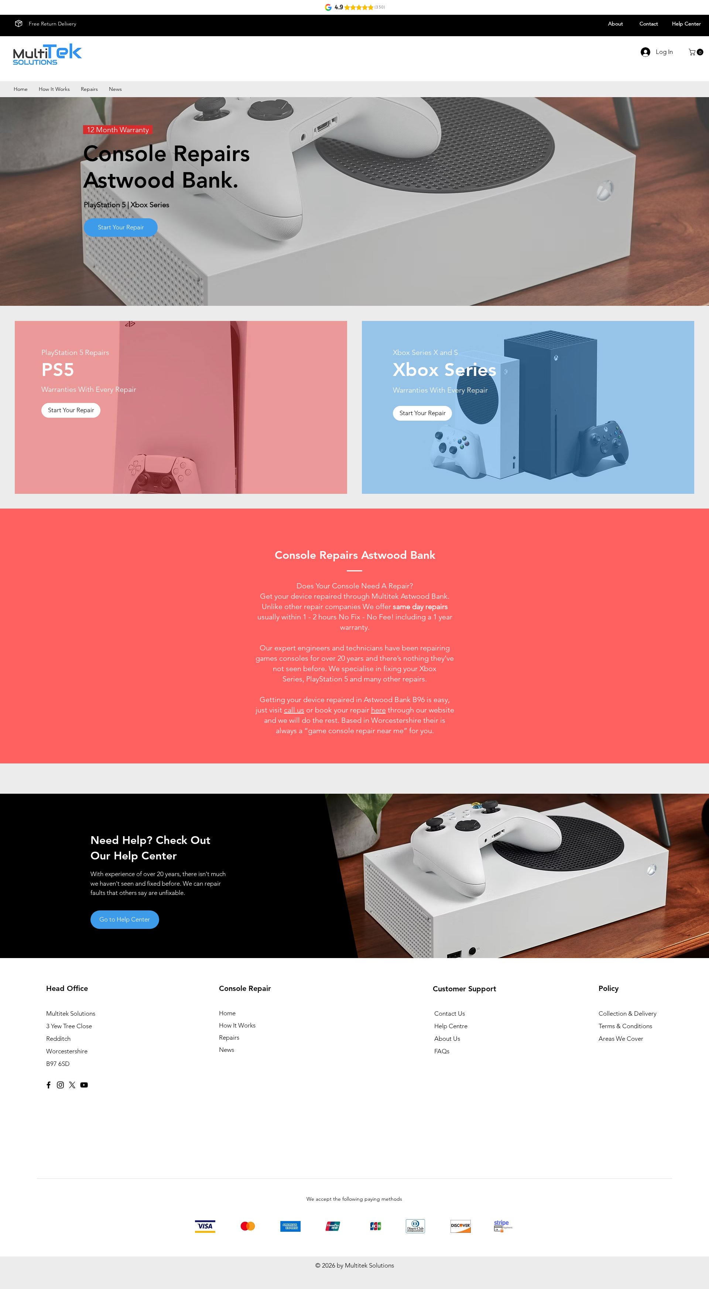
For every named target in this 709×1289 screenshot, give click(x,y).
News (226, 1049)
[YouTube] (84, 1085)
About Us (447, 1038)
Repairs (229, 1037)
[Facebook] (48, 1085)
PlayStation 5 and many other (354, 678)
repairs (414, 678)
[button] (697, 52)
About (615, 23)
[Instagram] (60, 1085)
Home (227, 1013)
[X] (72, 1085)
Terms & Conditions (625, 1026)
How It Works (237, 1025)
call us (294, 709)
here (378, 709)
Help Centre (450, 1026)
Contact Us (449, 1013)
